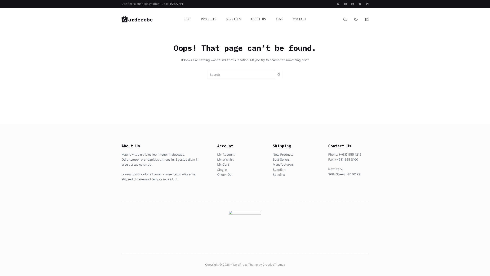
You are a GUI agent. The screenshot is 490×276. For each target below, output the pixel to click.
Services (233, 19)
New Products (283, 154)
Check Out (225, 175)
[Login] (356, 19)
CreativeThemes (274, 264)
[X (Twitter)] (345, 4)
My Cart (223, 164)
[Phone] (367, 4)
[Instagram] (352, 4)
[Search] (345, 19)
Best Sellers (281, 159)
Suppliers (279, 170)
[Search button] (278, 74)
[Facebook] (338, 4)
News (279, 19)
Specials (279, 175)
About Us (258, 19)
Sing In (222, 170)
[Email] (360, 4)
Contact (299, 19)
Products (208, 19)
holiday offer (150, 4)
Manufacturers (283, 164)
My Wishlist (225, 159)
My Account (226, 154)
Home (187, 19)
